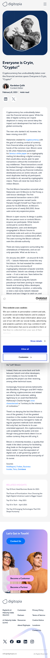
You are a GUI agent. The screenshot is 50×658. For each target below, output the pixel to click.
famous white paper (18, 153)
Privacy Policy (37, 610)
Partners (21, 615)
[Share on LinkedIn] (6, 99)
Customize (23, 357)
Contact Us (15, 541)
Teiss (15, 469)
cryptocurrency (32, 139)
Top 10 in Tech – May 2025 (16, 500)
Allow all (25, 349)
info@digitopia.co (10, 653)
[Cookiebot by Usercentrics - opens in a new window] (36, 298)
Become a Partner (19, 587)
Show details (36, 341)
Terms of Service (38, 615)
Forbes (19, 466)
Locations (36, 625)
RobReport (11, 466)
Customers (22, 610)
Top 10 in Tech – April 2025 (16, 504)
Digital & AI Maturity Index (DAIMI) (8, 612)
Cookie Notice (38, 620)
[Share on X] (14, 99)
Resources (22, 620)
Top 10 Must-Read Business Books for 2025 (22, 489)
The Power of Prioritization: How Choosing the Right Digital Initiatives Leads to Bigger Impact (24, 494)
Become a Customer (20, 578)
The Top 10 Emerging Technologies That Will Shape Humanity (23, 510)
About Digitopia (24, 625)
